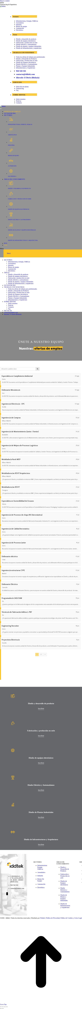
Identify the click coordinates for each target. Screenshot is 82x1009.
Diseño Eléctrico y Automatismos (26, 64)
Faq (17, 90)
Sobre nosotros (20, 99)
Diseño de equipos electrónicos (26, 41)
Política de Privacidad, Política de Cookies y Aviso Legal (64, 918)
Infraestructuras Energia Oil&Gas (42, 867)
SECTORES (8, 115)
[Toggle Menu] (1, 108)
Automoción (20, 28)
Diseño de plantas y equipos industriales (28, 46)
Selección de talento (22, 87)
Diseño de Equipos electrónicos (26, 62)
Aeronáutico (20, 23)
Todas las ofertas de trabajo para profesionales (30, 57)
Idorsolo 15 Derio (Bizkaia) (27, 77)
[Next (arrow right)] (3, 1008)
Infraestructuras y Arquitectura (25, 68)
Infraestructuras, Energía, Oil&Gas (27, 21)
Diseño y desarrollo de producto (26, 39)
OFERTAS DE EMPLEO (12, 111)
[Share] (3, 1006)
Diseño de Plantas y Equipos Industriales (64, 897)
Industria (19, 24)
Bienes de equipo (21, 26)
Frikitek (42, 918)
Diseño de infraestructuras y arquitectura (28, 48)
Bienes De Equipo (40, 880)
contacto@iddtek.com (25, 74)
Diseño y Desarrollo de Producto (26, 59)
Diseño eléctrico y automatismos (26, 44)
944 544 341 (21, 71)
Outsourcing (20, 88)
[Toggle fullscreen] (5, 1006)
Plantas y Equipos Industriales (25, 66)
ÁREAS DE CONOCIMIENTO (14, 179)
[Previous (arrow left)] (1, 1008)
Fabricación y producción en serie (26, 43)
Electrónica (19, 30)
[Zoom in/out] (7, 1006)
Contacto (19, 103)
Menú (9, 253)
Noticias (18, 101)
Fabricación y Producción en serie (26, 60)
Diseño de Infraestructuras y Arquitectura (65, 905)
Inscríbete (41, 708)
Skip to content (5, 1)
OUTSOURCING (10, 113)
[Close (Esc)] (1, 1006)
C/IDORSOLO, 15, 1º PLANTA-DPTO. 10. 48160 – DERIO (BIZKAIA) (17, 879)
